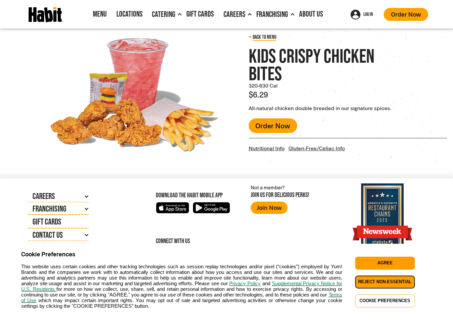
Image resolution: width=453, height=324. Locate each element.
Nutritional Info (267, 148)
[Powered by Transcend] (10, 321)
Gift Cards (200, 13)
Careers (234, 14)
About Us (311, 13)
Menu (100, 13)
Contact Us (47, 235)
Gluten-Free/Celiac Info (317, 148)
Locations (129, 13)
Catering (163, 14)
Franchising (272, 14)
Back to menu (264, 37)
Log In (368, 14)
